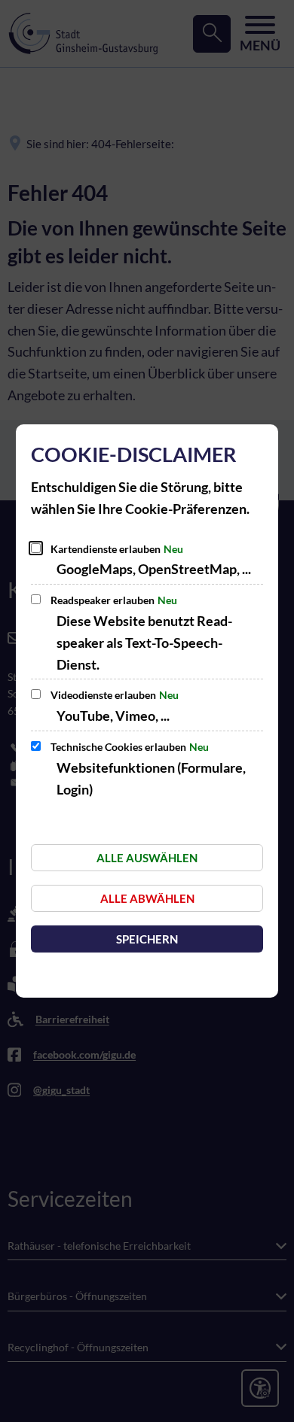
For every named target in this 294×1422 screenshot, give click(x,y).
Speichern (147, 939)
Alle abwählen (147, 898)
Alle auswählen (147, 857)
